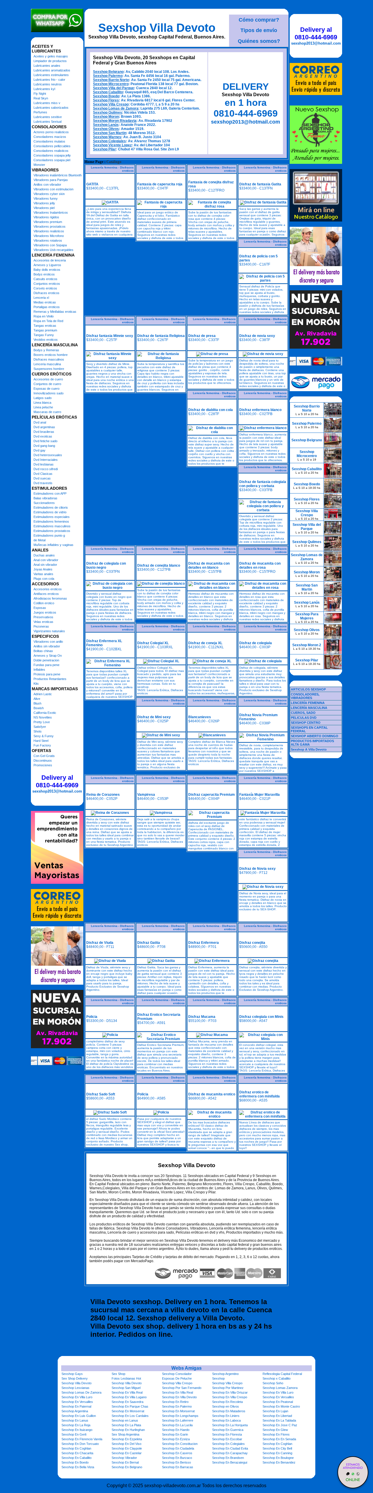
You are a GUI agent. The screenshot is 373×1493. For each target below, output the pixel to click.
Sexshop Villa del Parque (113, 88)
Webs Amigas (186, 1368)
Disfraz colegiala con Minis (261, 1017)
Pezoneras (41, 626)
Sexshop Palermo (107, 76)
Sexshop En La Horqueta (230, 1425)
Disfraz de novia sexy (257, 336)
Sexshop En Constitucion (180, 1443)
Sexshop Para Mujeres (307, 616)
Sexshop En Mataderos (228, 1411)
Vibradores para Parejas (51, 180)
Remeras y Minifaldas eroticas (55, 311)
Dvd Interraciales (46, 459)
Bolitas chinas (43, 651)
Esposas (40, 608)
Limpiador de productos (50, 61)
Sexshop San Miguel (126, 1388)
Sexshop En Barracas (177, 1467)
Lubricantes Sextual (47, 121)
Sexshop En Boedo (75, 1462)
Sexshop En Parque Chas (130, 1406)
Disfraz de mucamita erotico (211, 1094)
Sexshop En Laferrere (177, 1420)
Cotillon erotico (44, 603)
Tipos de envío (258, 30)
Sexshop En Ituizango (76, 1429)
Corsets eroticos (45, 288)
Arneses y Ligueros (47, 265)
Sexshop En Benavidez (279, 1462)
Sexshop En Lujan (275, 1411)
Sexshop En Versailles (278, 1397)
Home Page (94, 162)
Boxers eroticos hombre (51, 354)
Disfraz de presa (202, 336)
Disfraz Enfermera (203, 943)
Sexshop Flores (106, 100)
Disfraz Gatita (148, 943)
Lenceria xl (41, 297)
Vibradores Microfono (49, 236)
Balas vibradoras (45, 498)
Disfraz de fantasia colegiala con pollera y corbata (262, 484)
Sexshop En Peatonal (278, 1402)
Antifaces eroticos (46, 594)
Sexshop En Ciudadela (178, 1448)
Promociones (43, 765)
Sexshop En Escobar (227, 1439)
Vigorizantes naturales (49, 631)
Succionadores (44, 503)
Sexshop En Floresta (227, 1434)
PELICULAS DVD (303, 717)
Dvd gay (39, 450)
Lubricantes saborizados (51, 107)
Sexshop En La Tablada (279, 1420)
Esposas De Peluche (177, 1378)
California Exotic (45, 712)
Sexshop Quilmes (107, 112)
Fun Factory (42, 745)
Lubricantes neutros (48, 84)
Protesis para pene (47, 674)
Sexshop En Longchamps (180, 1416)
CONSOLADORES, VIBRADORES (305, 696)
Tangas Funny (44, 335)
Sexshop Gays (72, 1374)
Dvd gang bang (44, 445)
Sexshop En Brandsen (228, 1457)
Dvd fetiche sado (45, 441)
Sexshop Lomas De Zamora (81, 1392)
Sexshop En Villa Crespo (229, 1397)
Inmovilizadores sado (49, 393)
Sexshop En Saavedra (127, 1402)
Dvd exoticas (43, 436)
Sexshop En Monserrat (128, 1411)
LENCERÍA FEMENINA (308, 703)
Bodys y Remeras (46, 350)
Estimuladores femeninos (51, 521)
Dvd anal (40, 422)
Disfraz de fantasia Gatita (260, 184)
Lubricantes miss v (47, 103)
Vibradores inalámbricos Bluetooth (58, 175)
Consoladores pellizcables (52, 146)
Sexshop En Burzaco (177, 1457)
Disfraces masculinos (49, 359)
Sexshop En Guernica (227, 1429)
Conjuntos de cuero (47, 384)
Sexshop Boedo (106, 96)
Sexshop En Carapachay (230, 1453)
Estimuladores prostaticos (52, 531)
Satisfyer (40, 726)
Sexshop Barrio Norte (111, 80)
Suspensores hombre (49, 368)
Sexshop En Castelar (127, 1453)
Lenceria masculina (47, 364)
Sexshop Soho (273, 1383)
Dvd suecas (42, 478)
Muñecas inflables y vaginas (53, 545)
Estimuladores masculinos (52, 526)
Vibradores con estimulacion (53, 189)
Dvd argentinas (44, 427)
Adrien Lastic (43, 694)
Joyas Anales (43, 569)
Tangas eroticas (45, 325)
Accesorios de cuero (48, 379)
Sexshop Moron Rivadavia (114, 121)
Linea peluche (43, 407)
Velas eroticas (43, 621)
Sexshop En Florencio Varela (81, 1439)
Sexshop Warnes (107, 137)
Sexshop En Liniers (226, 1416)
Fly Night (40, 93)
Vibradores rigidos (46, 217)
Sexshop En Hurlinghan (128, 1429)
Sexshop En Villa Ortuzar (230, 1392)
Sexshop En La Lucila (177, 1425)
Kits (36, 683)
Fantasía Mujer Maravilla (259, 795)
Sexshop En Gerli (73, 1434)
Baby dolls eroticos (47, 269)
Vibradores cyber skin (49, 194)
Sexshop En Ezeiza (176, 1439)
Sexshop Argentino (225, 1374)
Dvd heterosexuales (48, 455)
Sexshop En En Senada (279, 1439)
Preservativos (43, 617)
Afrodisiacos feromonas (50, 598)
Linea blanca (42, 402)
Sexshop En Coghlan (277, 1443)
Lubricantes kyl (44, 89)
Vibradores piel (44, 208)
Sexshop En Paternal (76, 1406)
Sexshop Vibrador (124, 1457)
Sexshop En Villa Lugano (129, 1397)
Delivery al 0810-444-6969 (57, 781)
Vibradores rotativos (48, 240)
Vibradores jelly (44, 203)
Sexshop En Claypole (127, 1448)
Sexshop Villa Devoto (156, 27)
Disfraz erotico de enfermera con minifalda (259, 1094)
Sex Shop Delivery (74, 1378)
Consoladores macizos (50, 136)
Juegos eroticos (45, 612)
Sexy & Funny (44, 736)
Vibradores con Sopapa (50, 245)
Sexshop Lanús (106, 125)
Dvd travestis (43, 483)
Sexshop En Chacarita (77, 1453)
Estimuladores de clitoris (51, 507)
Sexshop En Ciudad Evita (230, 1448)
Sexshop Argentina (74, 1411)
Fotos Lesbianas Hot (126, 1378)
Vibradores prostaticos (50, 226)
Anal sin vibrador (45, 564)
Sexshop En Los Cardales (130, 1416)
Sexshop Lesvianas (75, 1388)
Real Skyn (41, 98)
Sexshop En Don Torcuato (80, 1443)
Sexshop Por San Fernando (181, 1388)
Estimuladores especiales (52, 517)
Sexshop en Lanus (125, 1420)
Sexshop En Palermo (177, 1406)
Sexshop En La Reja (75, 1425)
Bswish (39, 708)
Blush (37, 703)
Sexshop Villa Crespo (111, 104)
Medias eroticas (45, 302)
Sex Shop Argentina (125, 1434)
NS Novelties (43, 717)
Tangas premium (45, 330)
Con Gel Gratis (44, 756)
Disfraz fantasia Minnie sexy (109, 336)
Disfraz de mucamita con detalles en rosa (260, 565)
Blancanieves (199, 717)
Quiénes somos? (259, 41)
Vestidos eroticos (46, 339)
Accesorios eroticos (48, 589)
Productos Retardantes (50, 679)
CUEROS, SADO (303, 712)
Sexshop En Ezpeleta (127, 1439)
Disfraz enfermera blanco (260, 410)
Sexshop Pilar (104, 149)
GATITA (92, 184)
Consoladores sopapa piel (52, 160)
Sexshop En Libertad (277, 1416)
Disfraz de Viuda (99, 943)
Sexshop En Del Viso (126, 1443)
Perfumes (40, 112)
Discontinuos (43, 760)
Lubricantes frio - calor (49, 79)
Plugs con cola (44, 578)
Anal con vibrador (46, 560)
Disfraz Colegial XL (153, 643)
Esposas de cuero (46, 388)
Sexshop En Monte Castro (281, 1406)
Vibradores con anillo (48, 641)
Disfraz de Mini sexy (154, 717)
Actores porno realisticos (51, 132)
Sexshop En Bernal (125, 1462)
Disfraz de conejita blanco (158, 565)
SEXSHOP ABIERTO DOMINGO (314, 736)
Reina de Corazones (103, 795)
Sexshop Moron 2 (306, 645)
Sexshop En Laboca (226, 1420)
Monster (39, 164)
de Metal (39, 540)
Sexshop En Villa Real (127, 1392)
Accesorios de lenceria (50, 260)
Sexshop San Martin (109, 133)
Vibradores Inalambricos (51, 212)
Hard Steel (41, 740)
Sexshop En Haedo (175, 1429)
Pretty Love (42, 722)
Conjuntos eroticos (47, 283)
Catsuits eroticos (45, 279)
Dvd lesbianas (44, 464)
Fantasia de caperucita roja (159, 184)
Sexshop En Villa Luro (278, 1392)
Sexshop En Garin (175, 1434)
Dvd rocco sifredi (46, 469)
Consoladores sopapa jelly (52, 155)
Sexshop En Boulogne (278, 1457)
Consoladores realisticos (51, 150)
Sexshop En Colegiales (228, 1443)
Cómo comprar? (259, 20)
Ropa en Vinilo (44, 316)
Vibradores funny (46, 198)
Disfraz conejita (252, 943)
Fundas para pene (46, 665)
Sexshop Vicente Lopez (112, 145)
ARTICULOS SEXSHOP (308, 689)
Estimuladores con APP (50, 493)
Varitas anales (43, 574)
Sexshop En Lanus (74, 1420)
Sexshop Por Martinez (228, 1388)
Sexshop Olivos (106, 129)
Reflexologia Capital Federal (282, 1374)
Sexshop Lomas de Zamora (115, 108)
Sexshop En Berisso (176, 1462)
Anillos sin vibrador (47, 646)
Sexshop (218, 1378)
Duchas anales (44, 555)
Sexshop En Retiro (175, 1402)
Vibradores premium (48, 222)
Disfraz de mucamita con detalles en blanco (209, 565)
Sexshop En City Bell (277, 1448)
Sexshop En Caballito (76, 1457)
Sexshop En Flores (276, 1434)
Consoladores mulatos (49, 141)
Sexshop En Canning (277, 1453)
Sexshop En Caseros (177, 1453)
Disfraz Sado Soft (100, 1094)
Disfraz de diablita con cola (210, 410)
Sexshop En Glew (275, 1429)
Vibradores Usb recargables (53, 250)
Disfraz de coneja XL (205, 643)
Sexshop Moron (106, 117)
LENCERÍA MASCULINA (309, 707)
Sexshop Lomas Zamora (280, 1388)
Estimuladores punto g (49, 535)
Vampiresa (146, 795)
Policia (91, 1017)
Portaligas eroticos (47, 307)
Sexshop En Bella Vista (77, 1467)
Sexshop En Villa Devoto (179, 1397)
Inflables (39, 669)
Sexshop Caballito (108, 92)
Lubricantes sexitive (48, 117)
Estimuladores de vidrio (50, 512)
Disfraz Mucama (201, 1017)
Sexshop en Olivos (225, 1406)
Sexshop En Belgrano (127, 1467)
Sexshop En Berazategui (229, 1462)
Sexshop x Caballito (277, 1378)
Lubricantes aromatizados (52, 70)
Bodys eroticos (44, 274)
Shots (38, 731)
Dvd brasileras (44, 431)
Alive (37, 698)
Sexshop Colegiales (109, 141)
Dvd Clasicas (43, 473)
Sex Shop (118, 1374)
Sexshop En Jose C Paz (280, 1425)
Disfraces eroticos (46, 293)
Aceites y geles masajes (51, 56)
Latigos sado (43, 398)
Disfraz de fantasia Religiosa (161, 336)
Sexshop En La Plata (126, 1425)
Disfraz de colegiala (255, 643)
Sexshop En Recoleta (227, 1402)
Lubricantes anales (47, 65)
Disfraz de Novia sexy (257, 869)
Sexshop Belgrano (108, 72)
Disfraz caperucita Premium (211, 795)
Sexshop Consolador (177, 1374)
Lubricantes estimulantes (51, 75)
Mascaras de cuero (47, 412)
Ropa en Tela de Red (48, 321)
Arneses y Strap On (48, 655)
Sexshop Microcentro (111, 84)
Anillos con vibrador (47, 184)
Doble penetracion (46, 660)
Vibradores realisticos (49, 231)
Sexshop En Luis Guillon (78, 1416)
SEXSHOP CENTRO (306, 722)
